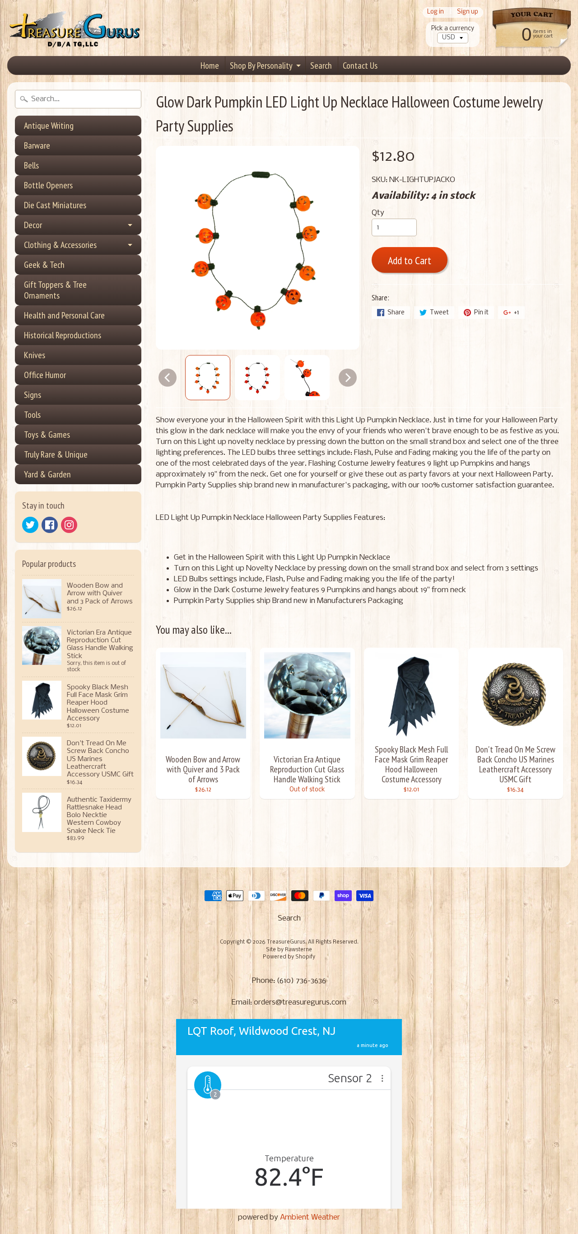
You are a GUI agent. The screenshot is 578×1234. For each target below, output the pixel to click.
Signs (32, 395)
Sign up (467, 12)
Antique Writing (49, 125)
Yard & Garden (47, 474)
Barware (37, 145)
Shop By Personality (261, 65)
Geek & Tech (44, 265)
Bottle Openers (48, 185)
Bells (31, 165)
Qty (378, 213)
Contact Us (360, 65)
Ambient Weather (310, 1217)
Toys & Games (47, 434)
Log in (435, 12)
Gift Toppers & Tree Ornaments (55, 290)
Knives (34, 355)
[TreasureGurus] (75, 28)
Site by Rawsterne (289, 950)
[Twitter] (30, 525)
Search (321, 65)
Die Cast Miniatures (55, 205)
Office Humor (45, 375)
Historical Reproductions (62, 335)
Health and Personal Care (64, 315)
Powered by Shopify (289, 957)
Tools (32, 415)
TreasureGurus (286, 942)
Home (209, 65)
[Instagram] (69, 525)
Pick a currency (452, 28)
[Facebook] (50, 525)
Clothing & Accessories (60, 245)
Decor (33, 225)
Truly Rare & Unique (56, 454)
